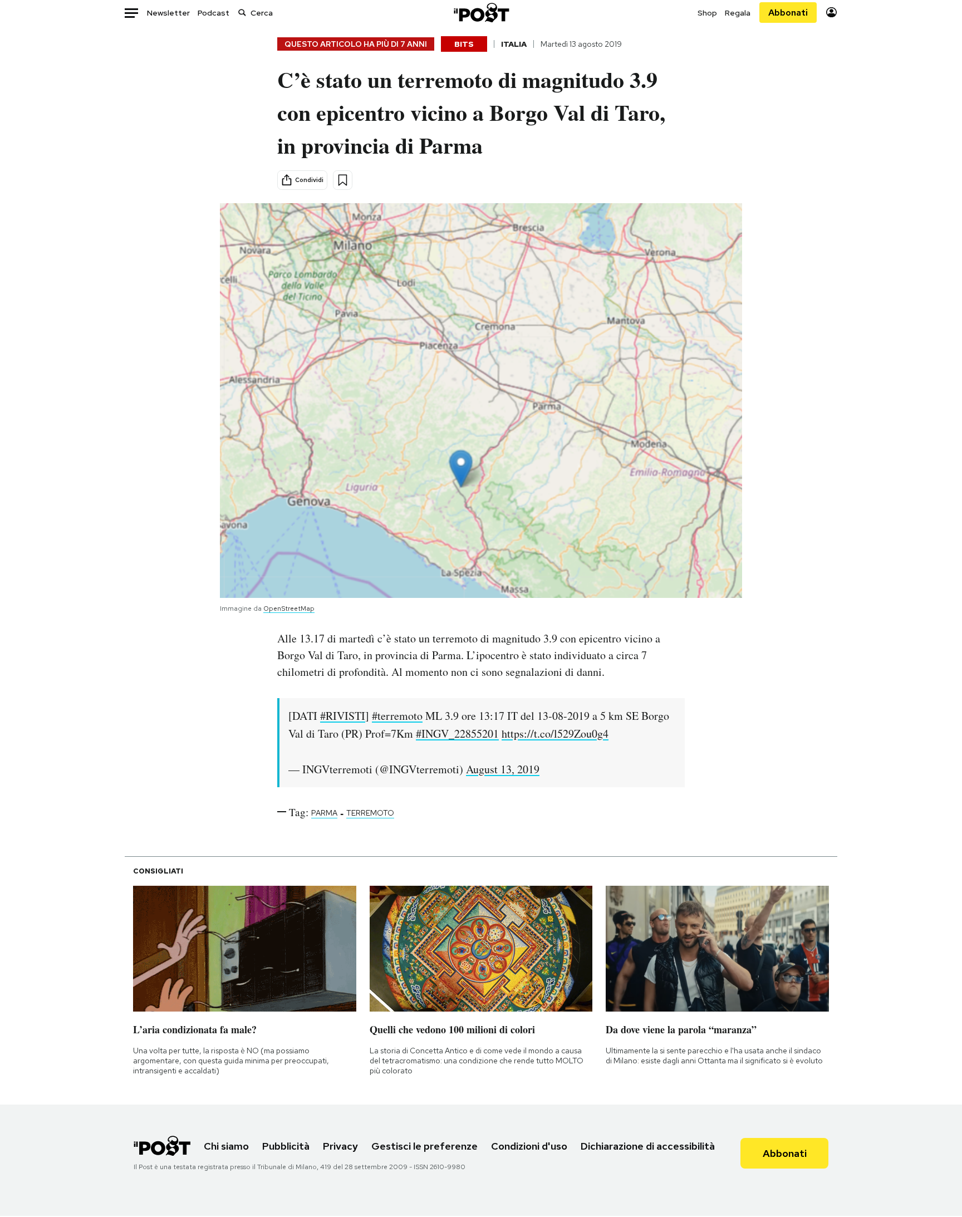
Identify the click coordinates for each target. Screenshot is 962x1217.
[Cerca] (242, 12)
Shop (707, 13)
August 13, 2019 (502, 769)
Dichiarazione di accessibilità (648, 1146)
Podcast (213, 13)
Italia (514, 44)
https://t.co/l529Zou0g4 (555, 733)
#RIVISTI (342, 715)
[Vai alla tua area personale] (831, 12)
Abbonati (788, 12)
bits (464, 44)
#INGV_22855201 (457, 733)
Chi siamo (226, 1146)
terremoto (370, 813)
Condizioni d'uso (529, 1146)
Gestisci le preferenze (424, 1146)
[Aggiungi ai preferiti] (342, 180)
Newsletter (168, 13)
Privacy (340, 1146)
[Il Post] (481, 12)
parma (324, 813)
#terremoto (397, 715)
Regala (737, 13)
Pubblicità (286, 1146)
